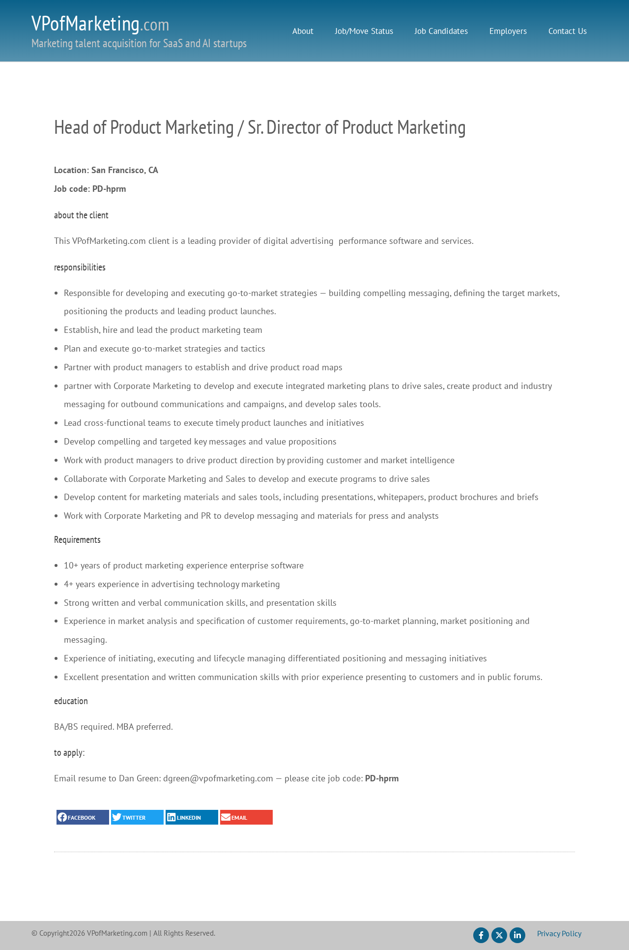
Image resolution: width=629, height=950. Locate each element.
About (303, 31)
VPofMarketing (100, 22)
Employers (508, 31)
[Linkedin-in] (517, 935)
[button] (83, 817)
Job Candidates (441, 31)
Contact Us (567, 31)
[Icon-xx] (499, 935)
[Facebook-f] (481, 935)
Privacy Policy (559, 933)
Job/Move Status (364, 31)
